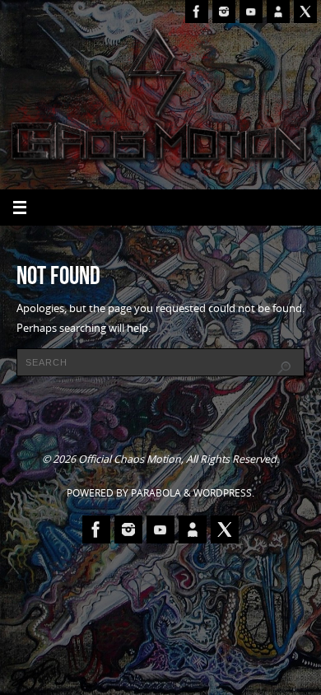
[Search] (284, 368)
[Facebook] (196, 11)
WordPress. (223, 493)
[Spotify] (278, 11)
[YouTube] (251, 11)
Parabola (156, 493)
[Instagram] (223, 11)
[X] (305, 11)
